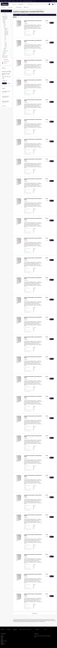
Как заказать (2, 636)
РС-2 (5, 37)
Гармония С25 (6, 34)
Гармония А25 (6, 33)
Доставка (2, 637)
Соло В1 (6, 43)
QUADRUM (6, 28)
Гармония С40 (6, 32)
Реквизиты (2, 642)
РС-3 (5, 38)
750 (7, 76)
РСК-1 (5, 39)
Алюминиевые (5, 17)
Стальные (4, 53)
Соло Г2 (6, 47)
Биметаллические (5, 18)
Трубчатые (4, 22)
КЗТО (4, 27)
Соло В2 (6, 44)
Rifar (4, 23)
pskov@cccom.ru (15, 629)
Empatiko (5, 48)
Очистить (8, 83)
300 (2, 76)
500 (5, 76)
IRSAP (4, 49)
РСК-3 (5, 42)
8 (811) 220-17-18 (20, 4)
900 (9, 76)
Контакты (2, 635)
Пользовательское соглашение (3, 644)
